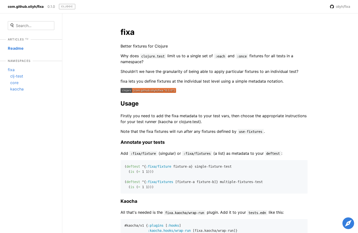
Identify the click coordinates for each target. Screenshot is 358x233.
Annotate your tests (143, 142)
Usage (130, 103)
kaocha (17, 89)
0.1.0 (51, 7)
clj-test (16, 76)
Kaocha (129, 201)
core (14, 82)
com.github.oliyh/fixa (26, 7)
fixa (11, 69)
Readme (16, 48)
